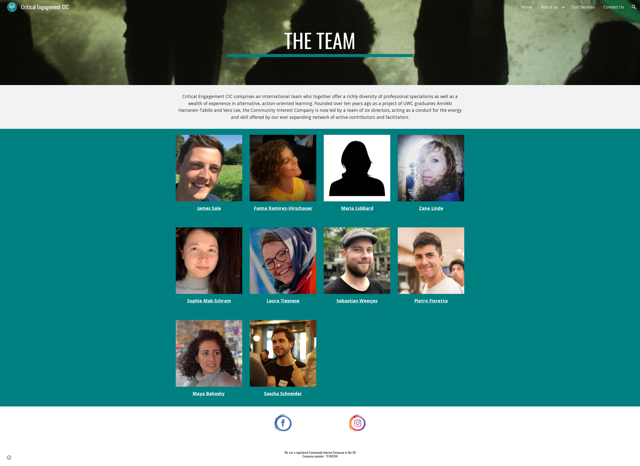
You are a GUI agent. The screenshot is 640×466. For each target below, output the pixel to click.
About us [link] (549, 7)
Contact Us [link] (614, 7)
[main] (320, 42)
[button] (634, 7)
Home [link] (526, 7)
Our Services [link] (583, 7)
